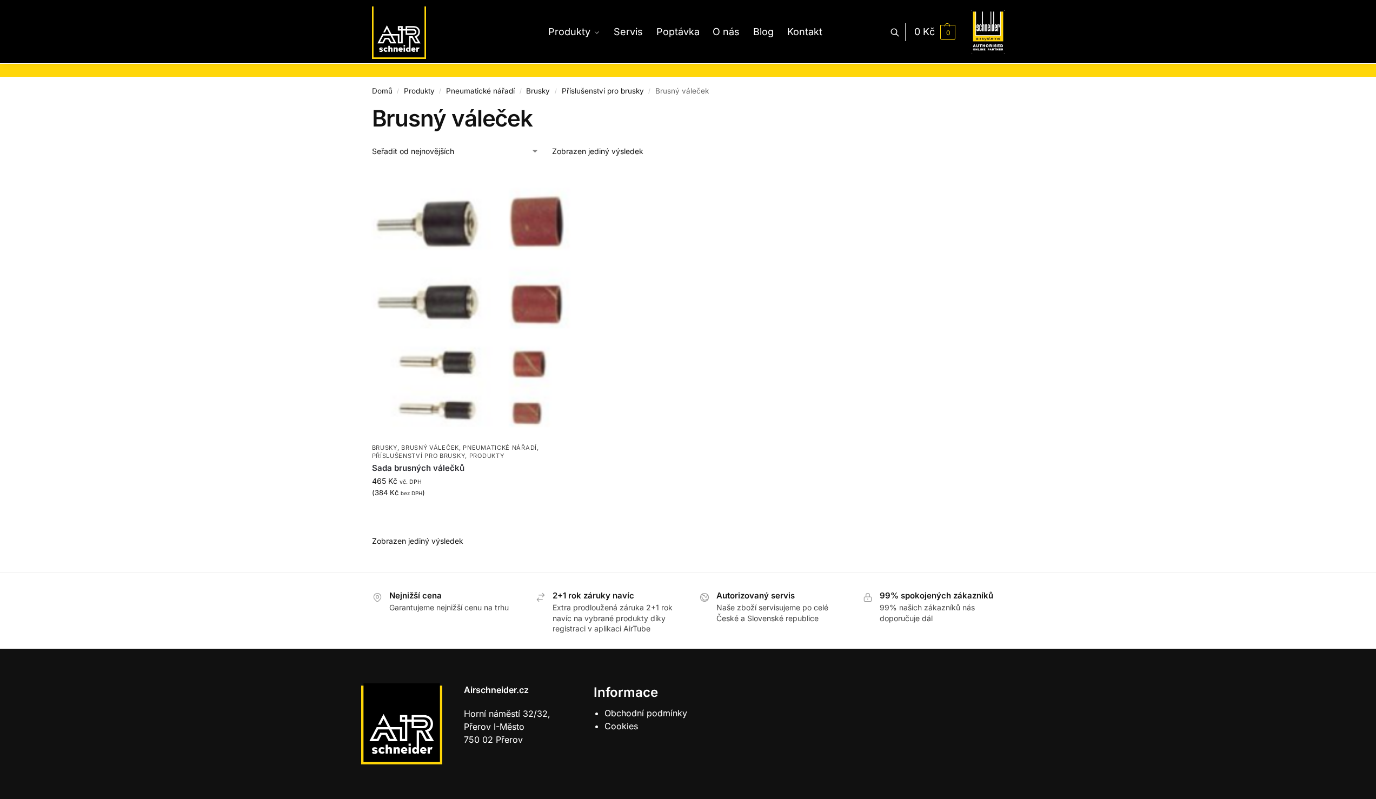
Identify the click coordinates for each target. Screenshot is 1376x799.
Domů (382, 90)
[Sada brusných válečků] (472, 303)
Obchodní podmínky (645, 713)
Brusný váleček (430, 447)
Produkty (419, 90)
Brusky (538, 90)
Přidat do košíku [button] (471, 515)
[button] (934, 32)
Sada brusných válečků (418, 468)
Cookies (621, 726)
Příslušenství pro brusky (603, 90)
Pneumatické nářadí (480, 90)
